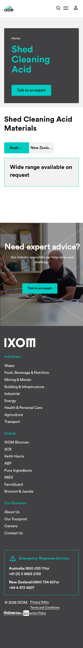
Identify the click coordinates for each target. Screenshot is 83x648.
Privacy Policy (39, 602)
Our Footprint (15, 519)
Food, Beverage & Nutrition (26, 373)
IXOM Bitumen (16, 442)
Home (16, 38)
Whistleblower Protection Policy (24, 613)
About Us (12, 512)
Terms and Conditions (44, 607)
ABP (8, 463)
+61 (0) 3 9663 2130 (25, 574)
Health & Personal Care (23, 408)
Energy (10, 401)
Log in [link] (77, 8)
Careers (11, 526)
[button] (65, 9)
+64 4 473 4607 (21, 588)
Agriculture (13, 415)
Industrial (12, 394)
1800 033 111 (35, 568)
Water (9, 366)
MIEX (8, 477)
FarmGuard (13, 484)
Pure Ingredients (18, 470)
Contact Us (13, 533)
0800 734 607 (44, 582)
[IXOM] (15, 8)
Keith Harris (14, 456)
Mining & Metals (17, 380)
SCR (8, 449)
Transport (12, 422)
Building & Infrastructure (24, 387)
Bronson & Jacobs (18, 491)
